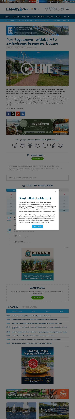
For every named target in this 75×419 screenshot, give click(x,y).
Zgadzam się (38, 226)
